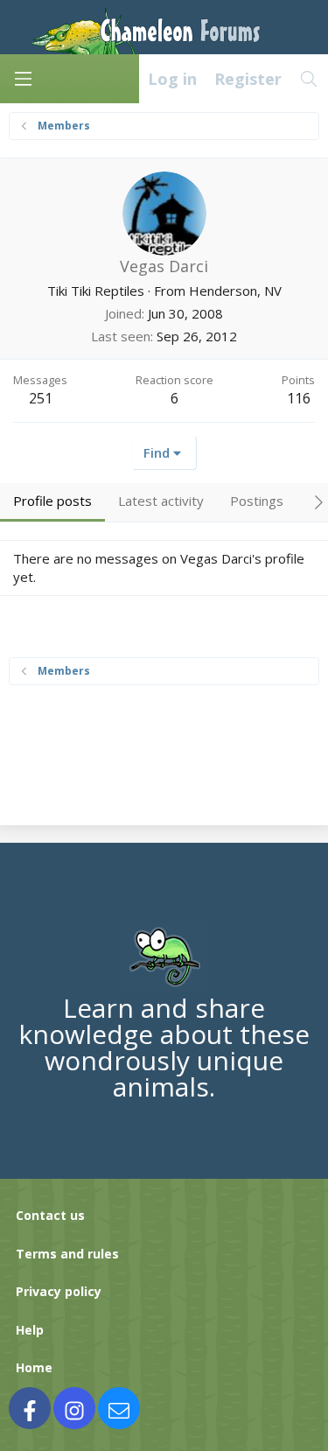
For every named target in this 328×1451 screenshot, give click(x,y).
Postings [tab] (256, 500)
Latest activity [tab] (161, 500)
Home (34, 1367)
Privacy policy (58, 1291)
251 (40, 398)
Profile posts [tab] (52, 500)
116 (299, 398)
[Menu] (22, 78)
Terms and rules (67, 1253)
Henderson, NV (235, 290)
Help (30, 1329)
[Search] (309, 78)
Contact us (50, 1215)
